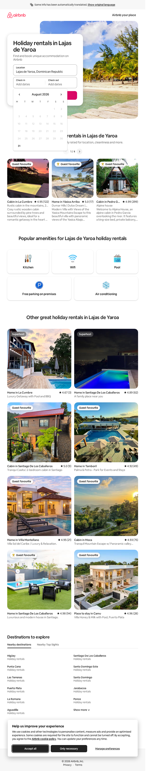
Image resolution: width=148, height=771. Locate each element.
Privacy (67, 764)
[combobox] (45, 71)
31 (19, 146)
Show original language (101, 4)
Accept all (30, 748)
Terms (78, 764)
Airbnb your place (124, 15)
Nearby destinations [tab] (19, 644)
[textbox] (29, 84)
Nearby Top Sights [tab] (48, 644)
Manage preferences (107, 748)
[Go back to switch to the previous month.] (19, 94)
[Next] (79, 151)
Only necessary (69, 748)
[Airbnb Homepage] (16, 15)
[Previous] (66, 151)
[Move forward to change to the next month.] (61, 94)
